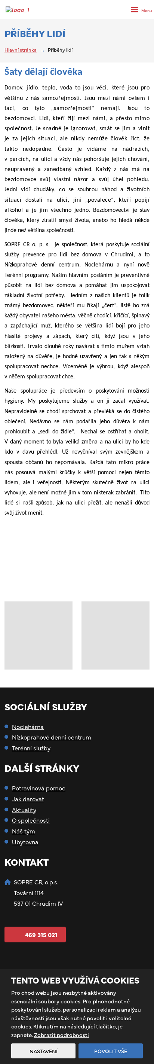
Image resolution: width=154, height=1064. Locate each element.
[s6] (115, 635)
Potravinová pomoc (38, 788)
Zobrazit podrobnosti (61, 1035)
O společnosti (31, 820)
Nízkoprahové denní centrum (51, 737)
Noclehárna (28, 726)
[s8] (38, 635)
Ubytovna (25, 842)
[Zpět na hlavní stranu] (20, 9)
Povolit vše (110, 1051)
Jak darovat (28, 799)
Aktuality (24, 809)
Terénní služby (31, 748)
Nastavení (44, 1051)
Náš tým (23, 831)
